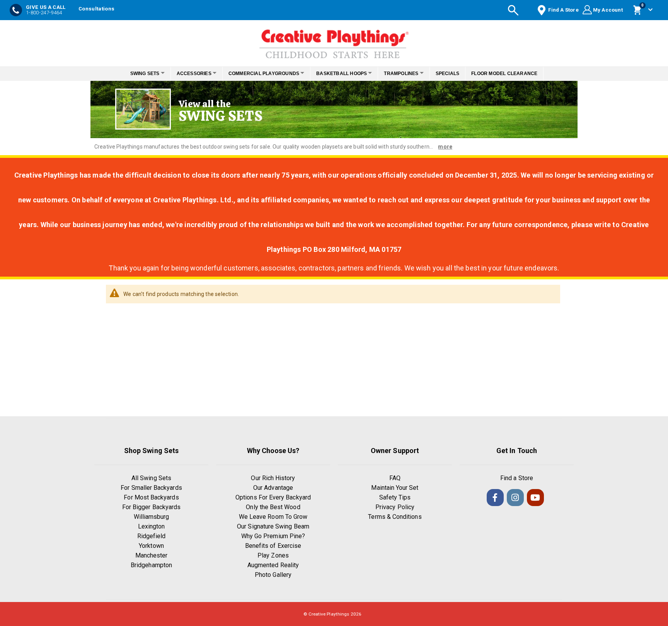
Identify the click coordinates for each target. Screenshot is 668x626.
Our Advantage (273, 487)
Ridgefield (151, 536)
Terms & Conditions (394, 516)
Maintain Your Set (394, 487)
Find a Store (516, 478)
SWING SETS (134, 73)
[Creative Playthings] (334, 41)
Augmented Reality (273, 565)
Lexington (151, 526)
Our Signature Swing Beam (273, 526)
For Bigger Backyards (151, 507)
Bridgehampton (151, 565)
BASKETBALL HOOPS (344, 73)
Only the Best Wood (273, 507)
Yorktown (151, 545)
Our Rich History (273, 478)
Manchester (151, 555)
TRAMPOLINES (407, 73)
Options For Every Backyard (273, 497)
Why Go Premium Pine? (273, 536)
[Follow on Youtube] (535, 497)
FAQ (394, 478)
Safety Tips (395, 497)
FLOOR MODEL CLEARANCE (515, 73)
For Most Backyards (151, 497)
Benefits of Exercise (273, 545)
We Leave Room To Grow (273, 516)
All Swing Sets (151, 478)
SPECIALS (458, 73)
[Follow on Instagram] (515, 497)
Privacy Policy (394, 507)
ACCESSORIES (187, 73)
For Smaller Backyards (151, 487)
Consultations (96, 9)
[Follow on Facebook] (495, 497)
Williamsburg (151, 516)
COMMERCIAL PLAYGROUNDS (261, 73)
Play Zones (273, 555)
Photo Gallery (273, 574)
